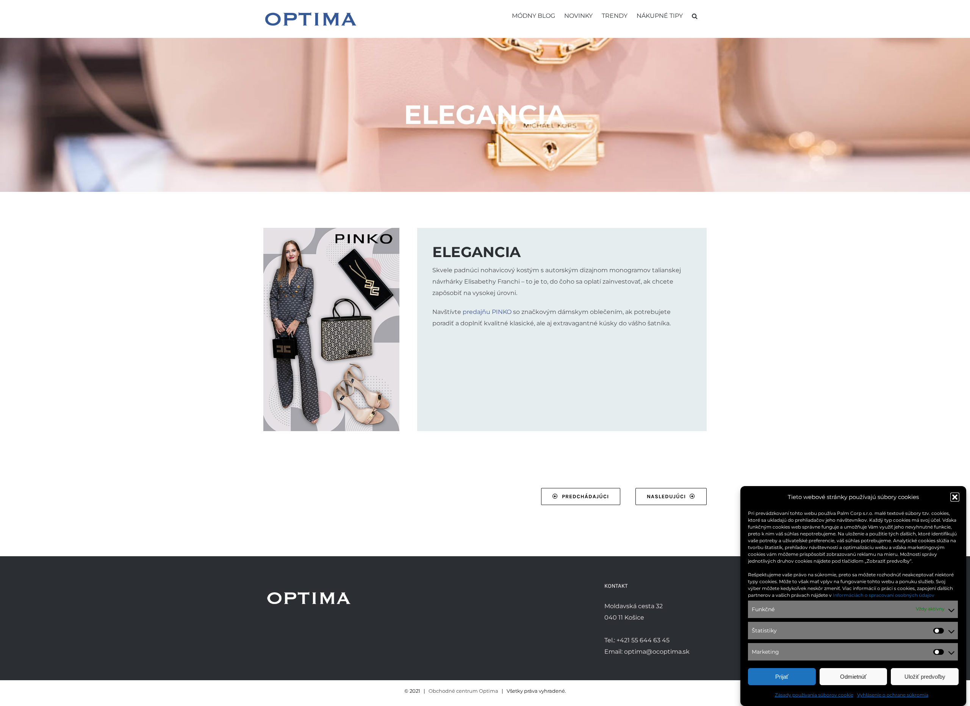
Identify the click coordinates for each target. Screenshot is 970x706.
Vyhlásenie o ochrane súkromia (892, 695)
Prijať (782, 676)
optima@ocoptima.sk (657, 651)
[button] (955, 497)
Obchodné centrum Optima (463, 691)
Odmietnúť (853, 676)
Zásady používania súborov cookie (814, 695)
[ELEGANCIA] (331, 230)
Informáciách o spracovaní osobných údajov (883, 595)
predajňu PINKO (487, 311)
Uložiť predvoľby (924, 676)
